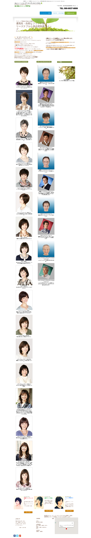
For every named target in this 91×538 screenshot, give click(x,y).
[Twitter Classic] (17, 536)
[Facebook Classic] (15, 536)
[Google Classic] (20, 536)
